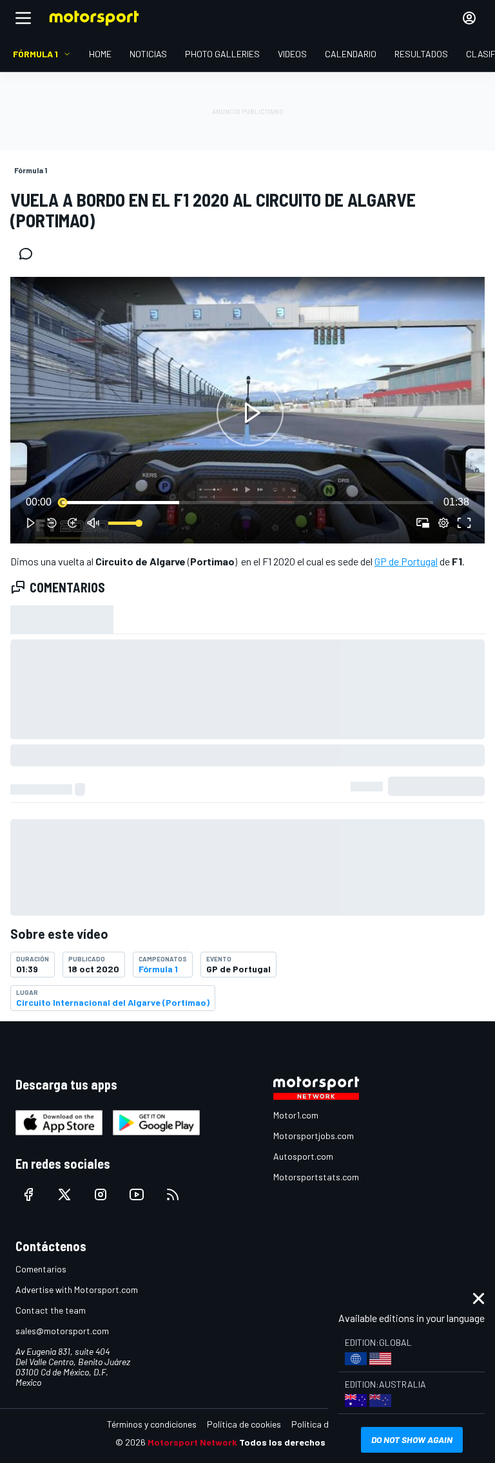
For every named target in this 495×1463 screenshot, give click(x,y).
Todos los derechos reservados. (309, 1442)
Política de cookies (244, 1424)
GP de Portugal (406, 561)
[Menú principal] (23, 18)
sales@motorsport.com (62, 1330)
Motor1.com (295, 1114)
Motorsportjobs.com (313, 1135)
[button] (250, 413)
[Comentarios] (29, 254)
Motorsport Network (192, 1442)
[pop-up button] (443, 523)
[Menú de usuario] (469, 18)
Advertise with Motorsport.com (76, 1289)
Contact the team (50, 1310)
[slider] (247, 502)
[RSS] (173, 1194)
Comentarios (40, 1268)
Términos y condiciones (152, 1424)
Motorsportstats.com (316, 1176)
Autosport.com (303, 1156)
